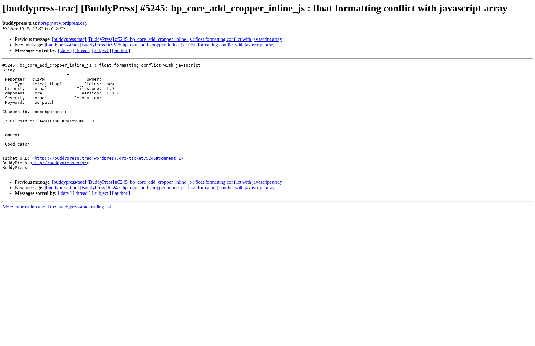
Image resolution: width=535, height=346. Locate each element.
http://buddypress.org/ (59, 162)
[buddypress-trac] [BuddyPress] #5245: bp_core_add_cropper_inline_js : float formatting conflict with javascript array (167, 39)
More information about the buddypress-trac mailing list (56, 206)
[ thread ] (81, 50)
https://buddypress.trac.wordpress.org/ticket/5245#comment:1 (108, 158)
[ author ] (121, 50)
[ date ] (65, 50)
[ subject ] (101, 50)
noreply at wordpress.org (62, 23)
